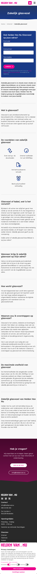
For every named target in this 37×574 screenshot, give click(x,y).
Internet (9, 24)
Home (3, 24)
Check (8, 66)
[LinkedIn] (2, 498)
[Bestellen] (30, 3)
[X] (9, 498)
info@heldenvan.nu (18, 473)
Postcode (6, 41)
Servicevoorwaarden (15, 72)
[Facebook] (6, 498)
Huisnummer (7, 49)
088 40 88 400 (18, 465)
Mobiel (3, 540)
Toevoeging (7, 57)
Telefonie (4, 538)
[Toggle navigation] (34, 2)
